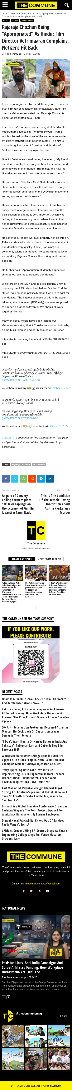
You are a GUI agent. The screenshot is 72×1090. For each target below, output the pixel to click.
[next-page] (38, 608)
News (13, 13)
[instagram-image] (13, 1036)
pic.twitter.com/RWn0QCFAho (21, 379)
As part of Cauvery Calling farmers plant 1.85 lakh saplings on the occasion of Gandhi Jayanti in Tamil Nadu (18, 504)
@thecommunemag (29, 1013)
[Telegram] (41, 479)
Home (4, 13)
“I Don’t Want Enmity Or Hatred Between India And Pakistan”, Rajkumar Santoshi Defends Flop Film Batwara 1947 (58, 588)
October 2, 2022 (60, 388)
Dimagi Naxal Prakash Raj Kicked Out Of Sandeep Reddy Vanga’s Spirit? (33, 823)
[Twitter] (14, 479)
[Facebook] (6, 479)
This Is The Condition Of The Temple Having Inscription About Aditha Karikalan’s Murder (54, 504)
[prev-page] (34, 608)
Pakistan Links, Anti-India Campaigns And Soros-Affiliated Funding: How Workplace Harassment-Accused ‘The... (32, 967)
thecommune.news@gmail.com (42, 883)
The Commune (13, 53)
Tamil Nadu (27, 20)
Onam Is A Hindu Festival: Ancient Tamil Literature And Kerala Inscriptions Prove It (34, 701)
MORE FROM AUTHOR (49, 559)
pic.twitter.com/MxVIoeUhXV (20, 418)
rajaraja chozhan (21, 464)
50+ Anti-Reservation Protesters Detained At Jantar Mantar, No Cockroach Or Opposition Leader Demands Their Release (35, 589)
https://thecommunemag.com (36, 548)
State (15, 20)
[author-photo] (36, 530)
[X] (40, 891)
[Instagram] (32, 891)
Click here (8, 437)
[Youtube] (47, 891)
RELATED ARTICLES (22, 559)
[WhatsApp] (23, 479)
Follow (63, 1016)
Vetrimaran (39, 464)
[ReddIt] (32, 479)
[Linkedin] (50, 479)
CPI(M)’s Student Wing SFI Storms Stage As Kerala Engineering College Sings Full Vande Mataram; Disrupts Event (34, 835)
